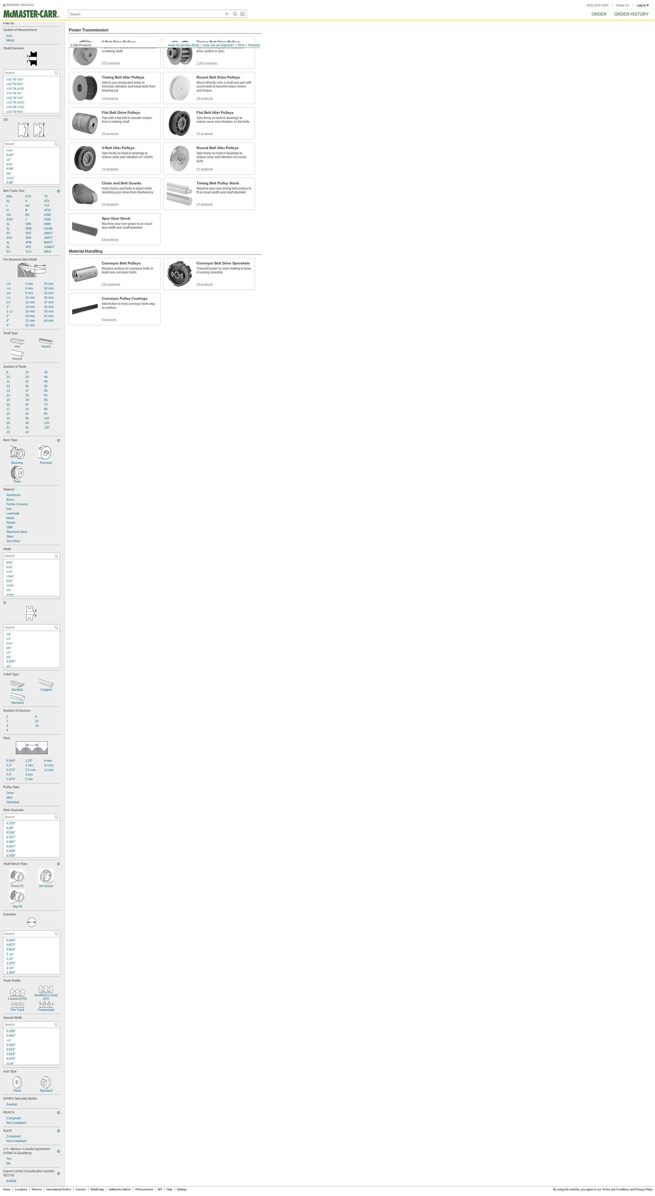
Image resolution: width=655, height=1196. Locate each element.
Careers (81, 1189)
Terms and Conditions (615, 1189)
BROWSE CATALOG (20, 4)
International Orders (58, 1189)
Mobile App (97, 1189)
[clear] (226, 13)
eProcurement (144, 1189)
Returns (37, 1189)
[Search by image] (242, 13)
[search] (56, 72)
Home (6, 1189)
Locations (21, 1189)
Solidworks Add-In (119, 1189)
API (160, 1189)
